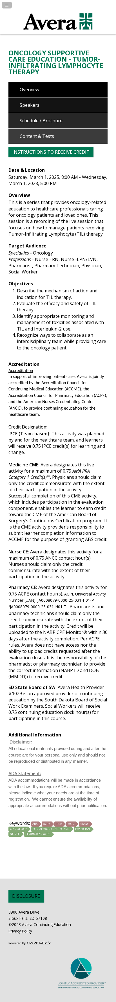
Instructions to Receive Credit (51, 152)
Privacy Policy (20, 931)
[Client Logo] (58, 33)
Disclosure (26, 896)
